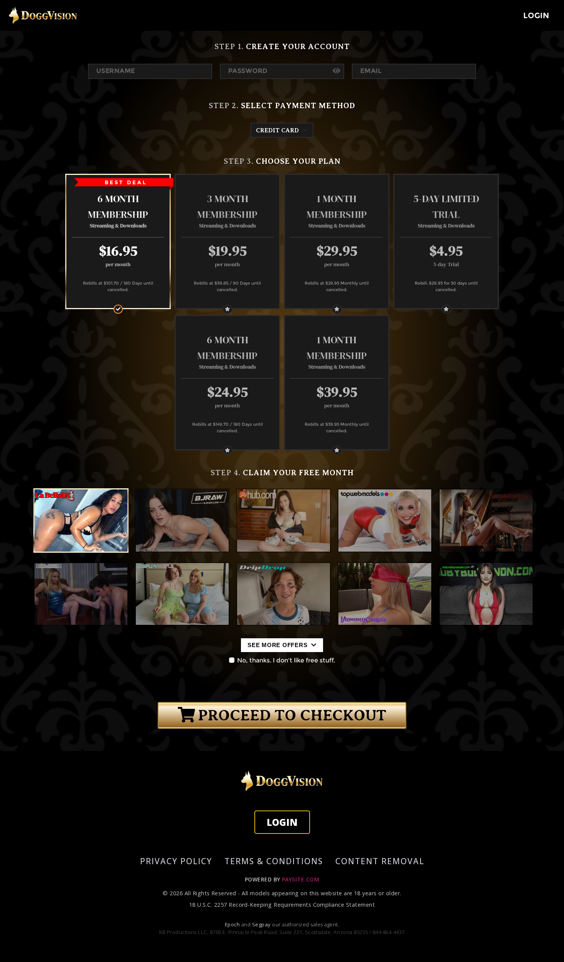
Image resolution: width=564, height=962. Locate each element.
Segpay (262, 924)
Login (282, 822)
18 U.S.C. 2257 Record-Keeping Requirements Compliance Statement (282, 904)
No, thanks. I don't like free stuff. (286, 660)
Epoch (233, 924)
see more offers (278, 645)
